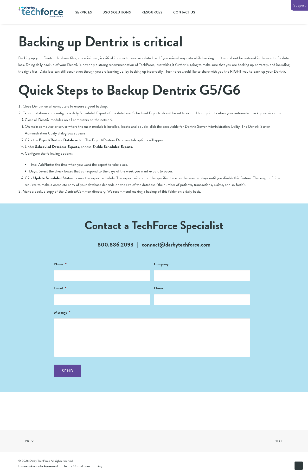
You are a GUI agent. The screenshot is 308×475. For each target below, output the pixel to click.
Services (83, 12)
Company (161, 264)
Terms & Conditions (77, 466)
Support (299, 5)
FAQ (99, 466)
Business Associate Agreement (38, 466)
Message (62, 312)
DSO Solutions (117, 12)
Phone (158, 288)
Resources (151, 12)
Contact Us (184, 12)
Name (60, 264)
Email (60, 288)
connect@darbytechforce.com (176, 244)
